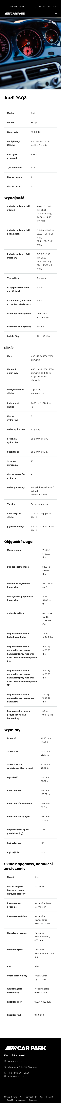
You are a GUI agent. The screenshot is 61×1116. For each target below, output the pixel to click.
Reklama (33, 1100)
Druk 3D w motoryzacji (16, 1100)
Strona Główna (10, 1097)
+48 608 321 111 (17, 7)
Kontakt (49, 1097)
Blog (42, 1097)
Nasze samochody (28, 1097)
